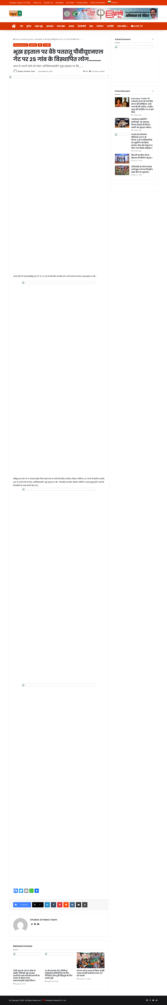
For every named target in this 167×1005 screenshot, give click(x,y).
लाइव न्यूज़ (39, 26)
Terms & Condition (97, 3)
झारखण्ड (49, 26)
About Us (37, 3)
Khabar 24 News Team (26, 71)
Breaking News (28, 39)
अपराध (71, 26)
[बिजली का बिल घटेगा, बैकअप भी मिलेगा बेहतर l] (122, 159)
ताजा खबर (61, 26)
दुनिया (28, 26)
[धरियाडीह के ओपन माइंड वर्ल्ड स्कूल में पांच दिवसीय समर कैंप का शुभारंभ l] (122, 170)
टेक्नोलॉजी (82, 26)
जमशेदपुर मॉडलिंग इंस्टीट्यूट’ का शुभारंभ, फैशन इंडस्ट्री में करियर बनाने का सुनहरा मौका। (141, 123)
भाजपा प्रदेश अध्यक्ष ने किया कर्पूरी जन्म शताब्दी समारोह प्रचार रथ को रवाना (91, 973)
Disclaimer (59, 3)
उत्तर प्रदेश (121, 26)
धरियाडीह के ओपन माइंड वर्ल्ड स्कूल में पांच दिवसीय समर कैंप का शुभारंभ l (142, 169)
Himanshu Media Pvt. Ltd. (56, 1000)
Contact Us (48, 3)
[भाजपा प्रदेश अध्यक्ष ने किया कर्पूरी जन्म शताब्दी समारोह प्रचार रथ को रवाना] (91, 960)
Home (17, 39)
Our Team (70, 3)
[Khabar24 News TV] (15, 14)
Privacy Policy (82, 3)
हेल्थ (91, 26)
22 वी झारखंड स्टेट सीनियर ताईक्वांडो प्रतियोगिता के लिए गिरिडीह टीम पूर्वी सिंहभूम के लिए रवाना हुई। (58, 974)
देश (21, 26)
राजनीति (110, 26)
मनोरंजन (100, 26)
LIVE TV (138, 26)
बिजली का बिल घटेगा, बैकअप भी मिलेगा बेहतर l (141, 156)
